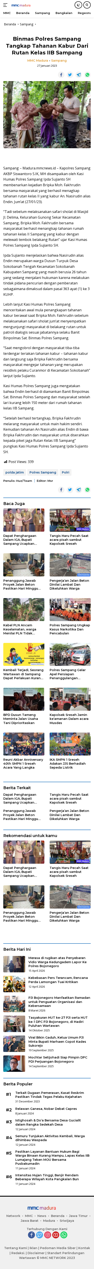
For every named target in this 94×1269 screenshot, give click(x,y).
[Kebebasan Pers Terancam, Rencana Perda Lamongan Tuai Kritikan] (14, 984)
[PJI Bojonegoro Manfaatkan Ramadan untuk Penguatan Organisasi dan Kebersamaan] (14, 1004)
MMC (29, 1216)
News (41, 1216)
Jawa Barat (29, 1221)
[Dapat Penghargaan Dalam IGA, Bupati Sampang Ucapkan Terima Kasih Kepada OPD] (23, 520)
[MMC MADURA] (24, 5)
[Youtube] (55, 1235)
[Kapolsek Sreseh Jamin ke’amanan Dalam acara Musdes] (70, 699)
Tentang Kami (15, 1248)
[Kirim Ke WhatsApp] (87, 74)
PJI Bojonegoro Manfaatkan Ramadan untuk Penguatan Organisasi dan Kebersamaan (59, 1002)
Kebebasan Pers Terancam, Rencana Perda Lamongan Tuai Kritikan (58, 980)
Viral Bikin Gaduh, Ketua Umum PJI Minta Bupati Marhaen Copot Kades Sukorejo (57, 1041)
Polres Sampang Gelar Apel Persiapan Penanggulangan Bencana (68, 674)
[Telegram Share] (78, 74)
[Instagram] (47, 1235)
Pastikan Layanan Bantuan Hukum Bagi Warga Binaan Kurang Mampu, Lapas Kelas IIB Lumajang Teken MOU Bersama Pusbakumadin (52, 1158)
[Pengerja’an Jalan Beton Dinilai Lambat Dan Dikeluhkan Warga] (70, 564)
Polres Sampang (43, 472)
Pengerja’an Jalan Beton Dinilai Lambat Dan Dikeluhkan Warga (69, 584)
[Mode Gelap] (78, 5)
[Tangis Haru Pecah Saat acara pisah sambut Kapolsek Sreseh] (70, 520)
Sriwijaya (67, 1221)
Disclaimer (36, 1253)
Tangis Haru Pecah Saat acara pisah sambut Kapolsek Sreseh (69, 540)
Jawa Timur (78, 1216)
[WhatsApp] (63, 1235)
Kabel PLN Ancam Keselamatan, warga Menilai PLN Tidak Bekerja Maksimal (19, 629)
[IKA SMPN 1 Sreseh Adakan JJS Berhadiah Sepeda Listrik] (70, 744)
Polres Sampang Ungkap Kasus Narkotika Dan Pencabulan (70, 629)
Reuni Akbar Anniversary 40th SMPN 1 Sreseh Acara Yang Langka (23, 763)
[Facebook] (31, 1235)
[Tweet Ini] (70, 74)
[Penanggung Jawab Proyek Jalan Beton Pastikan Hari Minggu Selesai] (23, 564)
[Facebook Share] (61, 74)
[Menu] (6, 5)
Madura (49, 1221)
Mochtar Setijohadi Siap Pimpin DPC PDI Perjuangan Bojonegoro (57, 1059)
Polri (65, 472)
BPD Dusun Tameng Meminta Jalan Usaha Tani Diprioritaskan (20, 719)
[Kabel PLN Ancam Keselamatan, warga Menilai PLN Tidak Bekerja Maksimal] (23, 609)
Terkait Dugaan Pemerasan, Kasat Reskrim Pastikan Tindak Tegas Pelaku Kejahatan (49, 1095)
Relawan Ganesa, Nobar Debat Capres (46, 1109)
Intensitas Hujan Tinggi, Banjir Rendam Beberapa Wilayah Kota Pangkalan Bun (47, 1177)
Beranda (57, 1216)
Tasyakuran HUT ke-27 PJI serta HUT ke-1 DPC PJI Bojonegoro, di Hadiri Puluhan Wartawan (58, 1021)
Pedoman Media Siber (58, 1248)
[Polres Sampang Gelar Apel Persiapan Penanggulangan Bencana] (70, 654)
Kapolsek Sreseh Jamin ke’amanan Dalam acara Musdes (69, 719)
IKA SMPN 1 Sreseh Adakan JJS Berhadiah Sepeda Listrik (68, 763)
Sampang (59, 61)
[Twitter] (39, 1235)
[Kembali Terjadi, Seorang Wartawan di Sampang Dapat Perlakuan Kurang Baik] (23, 654)
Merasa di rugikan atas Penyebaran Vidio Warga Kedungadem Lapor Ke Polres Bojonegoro (57, 962)
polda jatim (14, 472)
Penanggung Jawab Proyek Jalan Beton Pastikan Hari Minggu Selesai (20, 585)
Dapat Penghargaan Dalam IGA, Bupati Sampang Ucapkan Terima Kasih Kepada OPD (20, 540)
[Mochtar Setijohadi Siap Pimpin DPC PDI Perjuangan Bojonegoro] (14, 1063)
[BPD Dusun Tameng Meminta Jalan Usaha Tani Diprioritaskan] (23, 699)
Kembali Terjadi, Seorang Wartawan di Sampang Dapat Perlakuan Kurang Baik (23, 674)
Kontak (84, 1248)
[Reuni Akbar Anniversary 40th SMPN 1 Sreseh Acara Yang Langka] (23, 744)
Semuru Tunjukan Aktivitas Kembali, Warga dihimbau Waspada (50, 1138)
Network (13, 1216)
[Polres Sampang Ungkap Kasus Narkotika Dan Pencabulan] (70, 609)
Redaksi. (18, 1253)
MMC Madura (37, 61)
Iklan (33, 1248)
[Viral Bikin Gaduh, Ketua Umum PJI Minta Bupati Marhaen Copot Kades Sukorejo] (14, 1044)
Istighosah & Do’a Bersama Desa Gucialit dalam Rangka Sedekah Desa (48, 1122)
